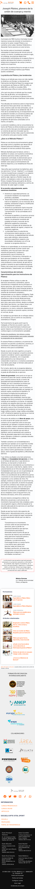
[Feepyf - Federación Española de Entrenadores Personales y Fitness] (17, 693)
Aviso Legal (17, 883)
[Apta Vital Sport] (7, 2)
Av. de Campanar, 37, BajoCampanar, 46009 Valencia (9, 837)
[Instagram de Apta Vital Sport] (20, 796)
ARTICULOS (5, 811)
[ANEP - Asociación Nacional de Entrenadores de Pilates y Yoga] (18, 703)
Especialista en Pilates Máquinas (22, 606)
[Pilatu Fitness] (26, 751)
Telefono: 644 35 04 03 (8, 852)
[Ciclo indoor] (26, 760)
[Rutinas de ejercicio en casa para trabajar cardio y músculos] (7, 653)
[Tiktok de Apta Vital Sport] (25, 796)
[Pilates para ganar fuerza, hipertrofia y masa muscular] (7, 639)
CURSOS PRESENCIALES (9, 805)
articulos (11, 667)
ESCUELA (4, 819)
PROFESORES (5, 822)
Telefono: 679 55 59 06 (8, 864)
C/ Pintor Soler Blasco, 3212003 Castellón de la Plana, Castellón (25, 836)
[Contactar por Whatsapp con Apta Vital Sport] (25, 2)
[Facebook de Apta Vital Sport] (5, 796)
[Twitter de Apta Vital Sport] (10, 796)
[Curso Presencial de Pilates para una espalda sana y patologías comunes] (7, 612)
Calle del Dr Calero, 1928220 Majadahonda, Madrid (24, 847)
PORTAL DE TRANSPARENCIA (10, 825)
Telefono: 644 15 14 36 (24, 839)
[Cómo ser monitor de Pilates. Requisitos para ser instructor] (7, 632)
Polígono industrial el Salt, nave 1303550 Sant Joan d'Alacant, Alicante (9, 848)
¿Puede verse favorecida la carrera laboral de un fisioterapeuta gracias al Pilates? (22, 645)
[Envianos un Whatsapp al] (30, 796)
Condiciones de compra (17, 885)
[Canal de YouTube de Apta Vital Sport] (15, 796)
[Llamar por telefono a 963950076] (29, 2)
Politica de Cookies (17, 878)
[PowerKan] (9, 760)
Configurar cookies (17, 880)
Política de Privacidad (17, 875)
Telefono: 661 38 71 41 (24, 862)
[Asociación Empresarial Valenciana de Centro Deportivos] (9, 741)
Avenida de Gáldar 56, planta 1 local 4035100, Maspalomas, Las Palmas (8, 860)
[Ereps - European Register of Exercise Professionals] (17, 723)
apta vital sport (4, 667)
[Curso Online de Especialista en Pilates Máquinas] (7, 605)
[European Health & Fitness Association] (17, 713)
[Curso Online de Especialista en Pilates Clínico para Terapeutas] (7, 598)
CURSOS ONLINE (6, 808)
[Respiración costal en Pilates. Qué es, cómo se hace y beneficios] (7, 625)
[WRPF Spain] (9, 770)
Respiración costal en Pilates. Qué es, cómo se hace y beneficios (21, 624)
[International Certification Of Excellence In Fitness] (17, 684)
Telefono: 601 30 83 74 (8, 840)
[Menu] (20, 2)
